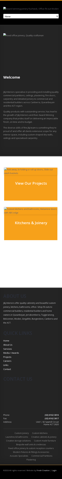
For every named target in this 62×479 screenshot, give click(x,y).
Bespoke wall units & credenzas (31, 444)
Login (54, 470)
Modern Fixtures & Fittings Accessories (31, 452)
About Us (7, 344)
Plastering (31, 459)
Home (6, 340)
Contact (7, 369)
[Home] (31, 9)
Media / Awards (11, 352)
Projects (7, 356)
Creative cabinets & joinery (43, 437)
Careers (7, 360)
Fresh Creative (43, 470)
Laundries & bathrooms (17, 437)
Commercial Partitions (41, 455)
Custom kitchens (39, 433)
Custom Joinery (22, 433)
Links (5, 365)
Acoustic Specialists (19, 455)
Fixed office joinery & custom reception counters (31, 448)
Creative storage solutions (18, 440)
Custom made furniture (45, 440)
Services (7, 348)
